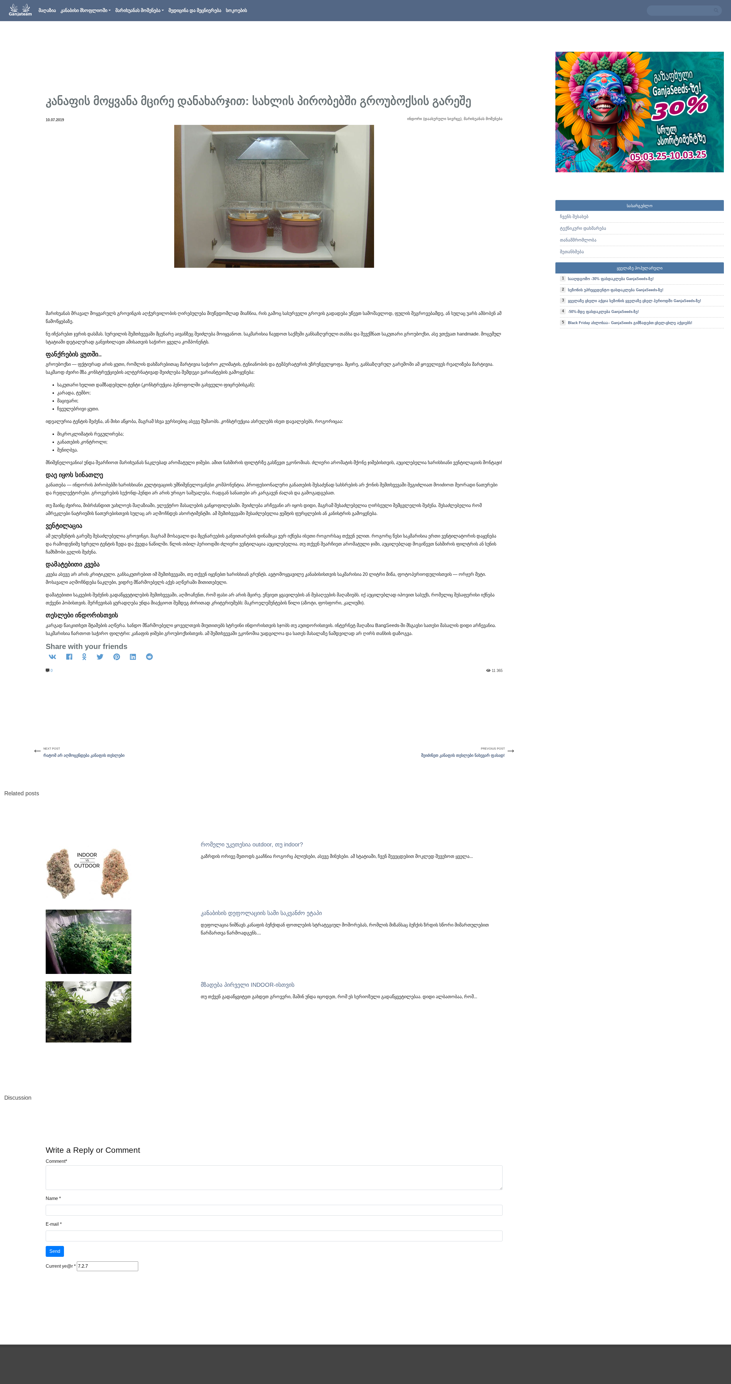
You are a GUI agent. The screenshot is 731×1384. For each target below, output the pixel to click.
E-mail (52, 1224)
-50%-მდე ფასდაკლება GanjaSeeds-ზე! (603, 311)
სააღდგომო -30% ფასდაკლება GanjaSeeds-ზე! (611, 279)
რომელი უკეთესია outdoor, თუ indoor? (252, 844)
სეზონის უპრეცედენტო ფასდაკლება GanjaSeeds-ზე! (615, 290)
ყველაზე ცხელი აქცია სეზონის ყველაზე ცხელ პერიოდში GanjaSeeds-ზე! (634, 301)
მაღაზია (47, 10)
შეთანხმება (572, 251)
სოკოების (236, 10)
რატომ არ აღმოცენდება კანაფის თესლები (83, 755)
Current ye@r (61, 1266)
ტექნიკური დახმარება (583, 228)
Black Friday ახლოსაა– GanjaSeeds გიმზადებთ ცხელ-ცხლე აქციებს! (630, 323)
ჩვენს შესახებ (574, 216)
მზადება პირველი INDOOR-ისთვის (247, 985)
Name (52, 1198)
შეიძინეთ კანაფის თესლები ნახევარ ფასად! (463, 755)
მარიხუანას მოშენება (137, 10)
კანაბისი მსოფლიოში (84, 10)
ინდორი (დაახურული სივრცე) (434, 119)
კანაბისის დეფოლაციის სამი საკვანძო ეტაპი (261, 913)
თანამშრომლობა (578, 239)
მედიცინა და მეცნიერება (194, 10)
